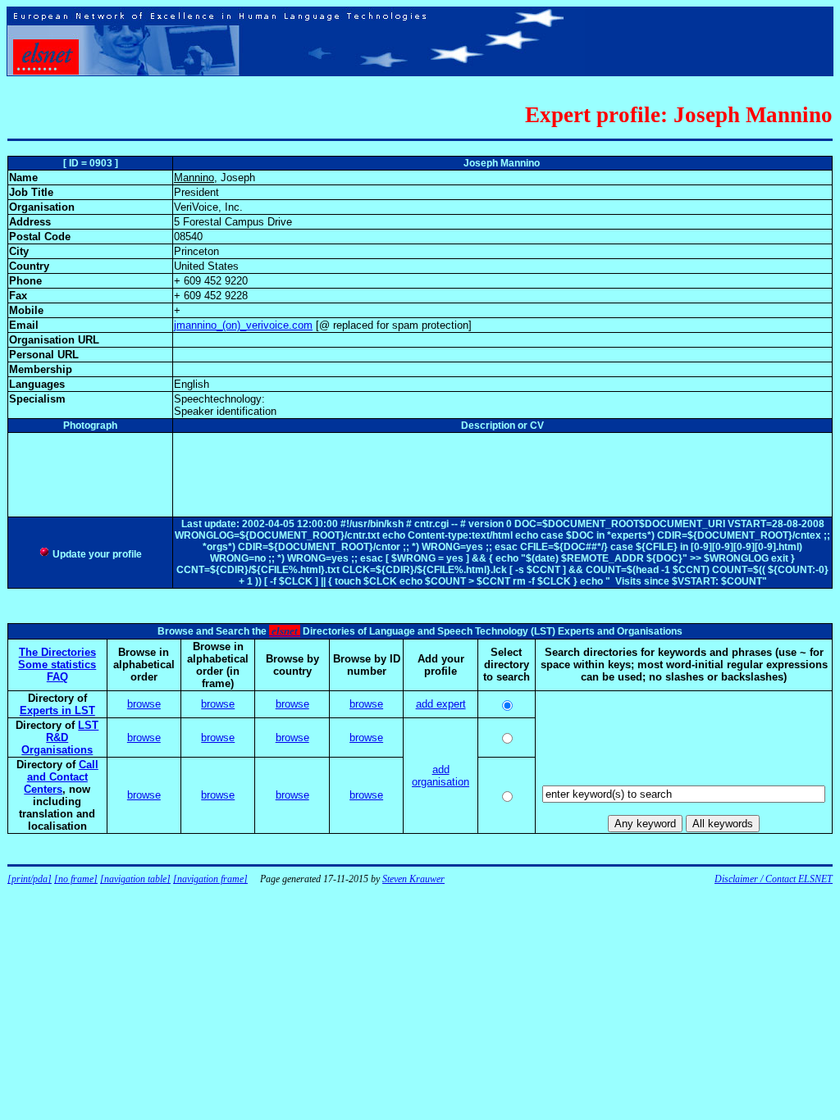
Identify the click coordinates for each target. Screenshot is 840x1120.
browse (144, 704)
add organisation (440, 775)
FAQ (57, 677)
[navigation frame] (210, 879)
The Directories (57, 652)
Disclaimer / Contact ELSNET (773, 879)
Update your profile (96, 554)
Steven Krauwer (413, 879)
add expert (441, 704)
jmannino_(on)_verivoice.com (243, 325)
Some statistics (57, 664)
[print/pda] (29, 879)
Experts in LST (57, 710)
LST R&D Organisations (59, 737)
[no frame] (76, 879)
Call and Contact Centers (61, 776)
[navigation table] (135, 879)
